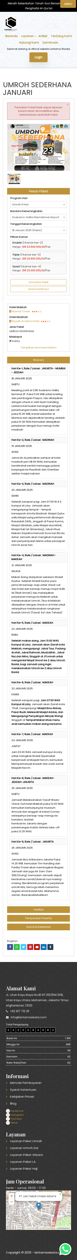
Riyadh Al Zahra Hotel (25, 321)
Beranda (11, 36)
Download (59, 128)
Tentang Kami (61, 36)
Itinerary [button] (38, 360)
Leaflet (30, 1228)
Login (38, 57)
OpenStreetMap (47, 1228)
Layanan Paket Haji (24, 1168)
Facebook (16, 1111)
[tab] (38, 360)
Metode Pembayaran (25, 1083)
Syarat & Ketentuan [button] (38, 927)
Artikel (42, 36)
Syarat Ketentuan (23, 1090)
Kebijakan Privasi (22, 1096)
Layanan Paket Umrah (26, 1141)
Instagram (17, 1115)
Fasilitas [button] (39, 909)
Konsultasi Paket (38, 282)
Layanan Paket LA (23, 1162)
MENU (68, 4)
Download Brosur (38, 289)
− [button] (11, 1201)
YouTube (16, 1119)
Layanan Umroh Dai (24, 1148)
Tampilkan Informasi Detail (38, 347)
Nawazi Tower (20, 311)
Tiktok (14, 1123)
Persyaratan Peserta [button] (38, 918)
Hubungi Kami (29, 42)
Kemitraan (50, 42)
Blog (13, 1103)
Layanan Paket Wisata (26, 1155)
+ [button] (11, 1195)
